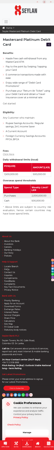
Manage (27, 432)
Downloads (27, 446)
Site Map (8, 324)
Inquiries (8, 275)
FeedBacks (9, 281)
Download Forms (12, 306)
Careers (7, 247)
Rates (16, 446)
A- (38, 2)
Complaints (9, 284)
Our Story (8, 253)
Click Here (8, 154)
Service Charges (12, 315)
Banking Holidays (12, 250)
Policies (7, 255)
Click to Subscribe (17, 388)
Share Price (9, 318)
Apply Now (5, 446)
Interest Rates (11, 312)
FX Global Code (11, 327)
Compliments (10, 278)
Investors (8, 244)
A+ (51, 2)
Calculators (49, 446)
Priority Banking (12, 300)
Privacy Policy (20, 417)
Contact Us (9, 272)
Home (9, 28)
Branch (38, 446)
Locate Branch (11, 266)
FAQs (6, 269)
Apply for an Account (14, 303)
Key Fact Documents (14, 287)
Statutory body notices (15, 330)
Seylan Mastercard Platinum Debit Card (21, 31)
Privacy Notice (11, 290)
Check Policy (14, 424)
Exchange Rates (12, 309)
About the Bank (12, 241)
